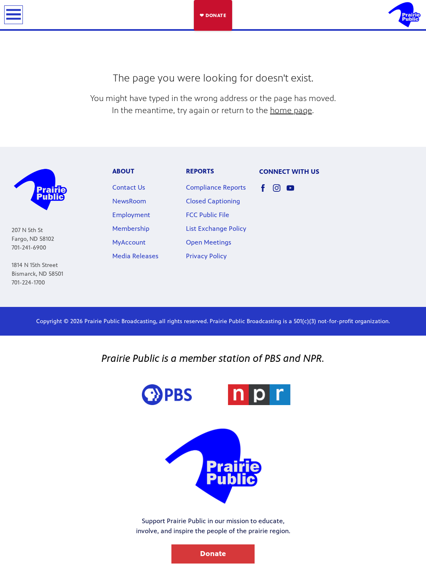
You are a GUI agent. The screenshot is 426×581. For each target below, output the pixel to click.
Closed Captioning (213, 201)
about (123, 171)
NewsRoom (129, 201)
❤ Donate (213, 15)
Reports (200, 171)
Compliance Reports (216, 187)
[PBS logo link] (167, 394)
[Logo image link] (259, 394)
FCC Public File (207, 215)
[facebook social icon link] (266, 192)
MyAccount (129, 242)
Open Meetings (208, 242)
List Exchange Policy (216, 228)
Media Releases (135, 256)
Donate (213, 553)
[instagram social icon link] (280, 192)
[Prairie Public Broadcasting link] (404, 14)
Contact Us (128, 187)
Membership (130, 228)
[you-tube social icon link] (293, 192)
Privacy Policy (206, 256)
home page (291, 110)
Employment (131, 215)
